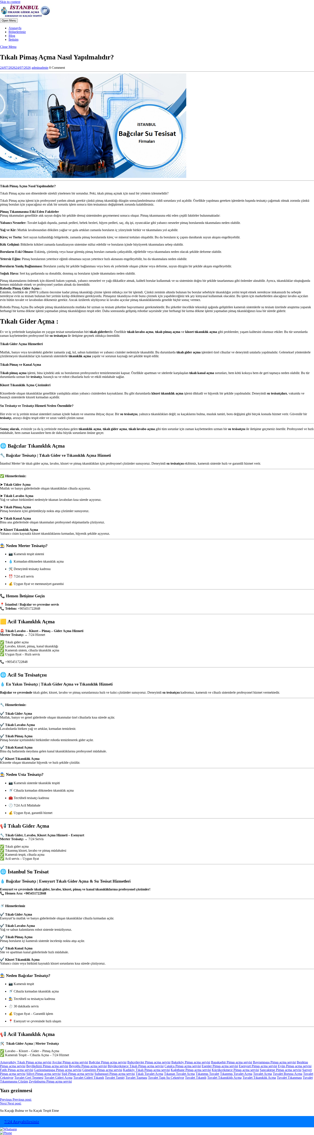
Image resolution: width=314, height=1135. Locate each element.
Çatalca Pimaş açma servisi (182, 1066)
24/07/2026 (15, 67)
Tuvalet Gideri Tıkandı (88, 1077)
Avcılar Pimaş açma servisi (70, 1062)
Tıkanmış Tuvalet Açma (236, 1074)
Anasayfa (15, 28)
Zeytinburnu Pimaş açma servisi (50, 1081)
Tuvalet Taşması (136, 1077)
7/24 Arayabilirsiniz (21, 1121)
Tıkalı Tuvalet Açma (149, 1074)
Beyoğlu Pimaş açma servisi (88, 1066)
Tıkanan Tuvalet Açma (179, 1074)
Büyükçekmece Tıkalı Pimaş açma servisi (136, 1066)
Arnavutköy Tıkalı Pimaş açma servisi (25, 1062)
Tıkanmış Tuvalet (207, 1074)
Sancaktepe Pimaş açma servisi (280, 1070)
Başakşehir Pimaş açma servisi (231, 1062)
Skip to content (10, 2)
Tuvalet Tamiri (115, 1077)
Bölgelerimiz (17, 32)
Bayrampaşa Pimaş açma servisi (274, 1062)
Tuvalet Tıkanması (289, 1077)
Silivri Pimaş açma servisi (43, 1074)
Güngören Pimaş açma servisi (102, 1070)
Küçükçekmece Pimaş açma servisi (235, 1070)
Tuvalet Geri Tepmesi (28, 1077)
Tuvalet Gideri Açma (58, 1077)
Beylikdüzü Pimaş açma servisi (47, 1066)
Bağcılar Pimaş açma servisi (107, 1062)
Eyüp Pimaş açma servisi (294, 1066)
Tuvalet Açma (262, 1074)
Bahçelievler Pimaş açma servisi (148, 1062)
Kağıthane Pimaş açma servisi (191, 1070)
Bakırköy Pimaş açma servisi (190, 1062)
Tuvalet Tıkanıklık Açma (259, 1077)
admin (40, 67)
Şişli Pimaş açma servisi (78, 1074)
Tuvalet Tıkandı (195, 1077)
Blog (12, 35)
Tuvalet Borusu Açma (287, 1074)
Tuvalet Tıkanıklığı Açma (224, 1077)
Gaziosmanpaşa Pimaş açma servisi (57, 1070)
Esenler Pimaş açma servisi (220, 1066)
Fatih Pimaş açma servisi (16, 1070)
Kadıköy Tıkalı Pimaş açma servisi (146, 1070)
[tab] (9, 20)
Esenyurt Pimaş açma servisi (258, 1066)
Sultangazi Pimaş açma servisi (114, 1074)
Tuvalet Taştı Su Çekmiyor (166, 1077)
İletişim (13, 39)
